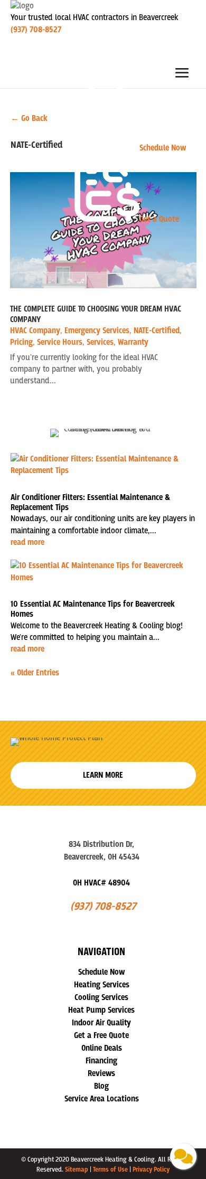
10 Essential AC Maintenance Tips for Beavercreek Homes (93, 609)
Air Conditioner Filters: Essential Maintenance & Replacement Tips (90, 502)
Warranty (133, 342)
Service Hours (59, 342)
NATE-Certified (157, 330)
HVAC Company (35, 330)
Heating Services (101, 984)
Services (100, 342)
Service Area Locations (101, 1098)
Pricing (21, 342)
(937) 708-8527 (36, 29)
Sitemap (76, 1169)
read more (27, 542)
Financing (101, 1060)
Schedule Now (101, 972)
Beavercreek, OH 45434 (101, 857)
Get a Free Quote (101, 1035)
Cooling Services (101, 997)
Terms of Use (110, 1169)
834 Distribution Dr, (101, 844)
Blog (101, 1086)
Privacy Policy (151, 1169)
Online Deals (101, 1048)
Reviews (101, 1073)
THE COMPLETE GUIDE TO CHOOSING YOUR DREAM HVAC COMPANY (95, 314)
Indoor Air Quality (101, 1022)
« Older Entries (35, 672)
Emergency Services (96, 330)
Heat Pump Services (101, 1010)
